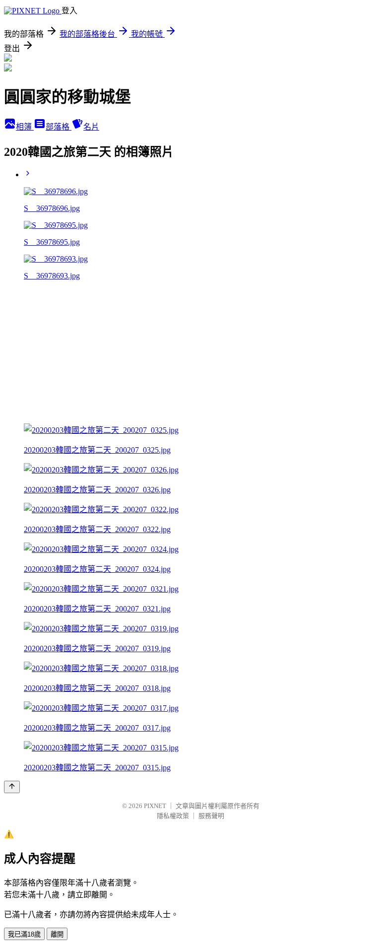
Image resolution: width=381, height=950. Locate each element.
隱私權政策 (173, 815)
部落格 (58, 127)
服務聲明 (211, 815)
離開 (57, 934)
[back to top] (12, 787)
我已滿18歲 (24, 934)
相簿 (25, 127)
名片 (91, 127)
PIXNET (155, 806)
